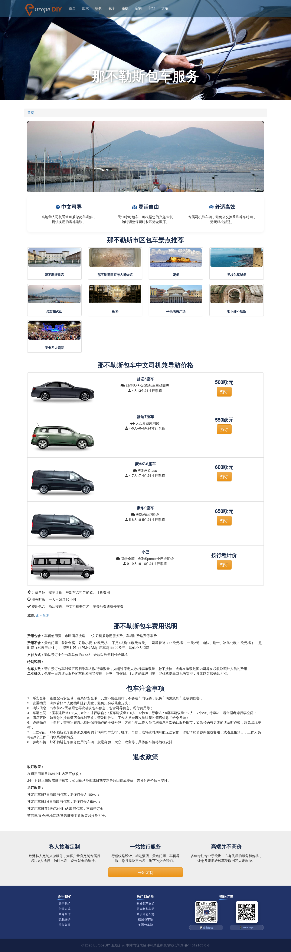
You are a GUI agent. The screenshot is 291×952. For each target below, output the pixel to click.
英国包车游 (145, 925)
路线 (125, 8)
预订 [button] (224, 391)
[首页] (43, 8)
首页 (72, 8)
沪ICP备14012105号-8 (192, 945)
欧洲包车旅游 (145, 903)
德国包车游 (145, 919)
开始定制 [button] (145, 872)
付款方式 (65, 909)
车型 (151, 8)
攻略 (164, 8)
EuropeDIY (101, 945)
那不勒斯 (43, 615)
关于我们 (65, 903)
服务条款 (65, 925)
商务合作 (65, 914)
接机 (98, 8)
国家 (85, 8)
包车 (111, 8)
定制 (138, 8)
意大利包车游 (145, 909)
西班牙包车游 (145, 914)
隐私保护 (65, 919)
